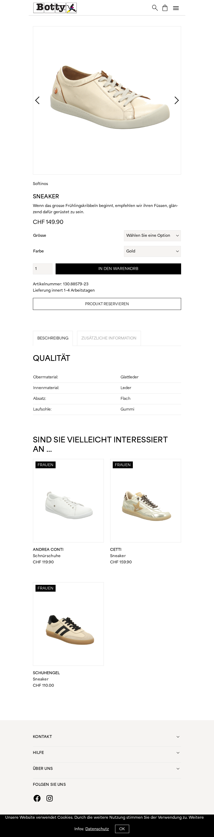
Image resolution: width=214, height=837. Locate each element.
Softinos (40, 184)
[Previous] (32, 100)
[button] (176, 8)
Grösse (39, 236)
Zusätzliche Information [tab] (108, 338)
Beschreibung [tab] (52, 338)
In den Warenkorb (118, 269)
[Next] (171, 100)
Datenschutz (97, 829)
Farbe (38, 251)
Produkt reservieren (107, 304)
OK (122, 829)
